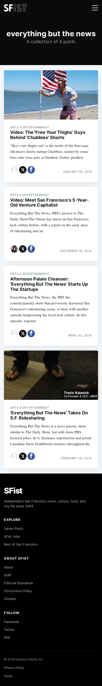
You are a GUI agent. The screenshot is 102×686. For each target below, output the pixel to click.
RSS (7, 637)
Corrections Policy (18, 591)
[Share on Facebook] (31, 170)
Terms (8, 676)
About (8, 567)
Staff (7, 575)
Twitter (9, 630)
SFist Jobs (12, 536)
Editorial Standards (18, 583)
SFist (13, 490)
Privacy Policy (14, 667)
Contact (10, 599)
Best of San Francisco (21, 544)
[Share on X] (23, 170)
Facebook (11, 622)
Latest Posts (13, 528)
